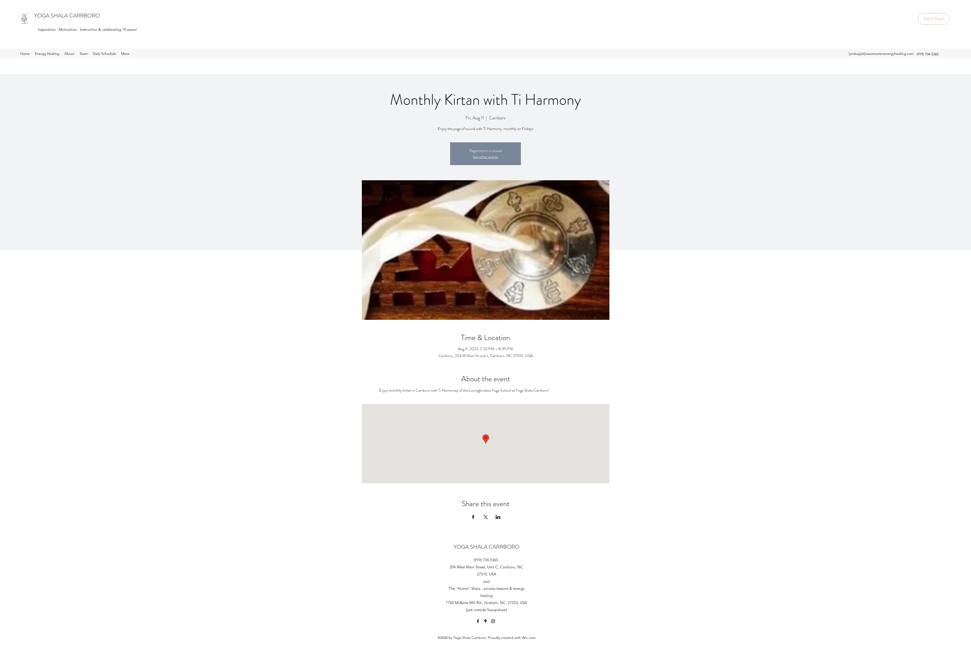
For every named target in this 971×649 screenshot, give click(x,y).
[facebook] (477, 621)
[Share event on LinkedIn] (498, 517)
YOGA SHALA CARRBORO (67, 15)
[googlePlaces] (485, 621)
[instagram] (493, 621)
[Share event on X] (485, 517)
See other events (485, 157)
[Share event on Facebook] (473, 517)
